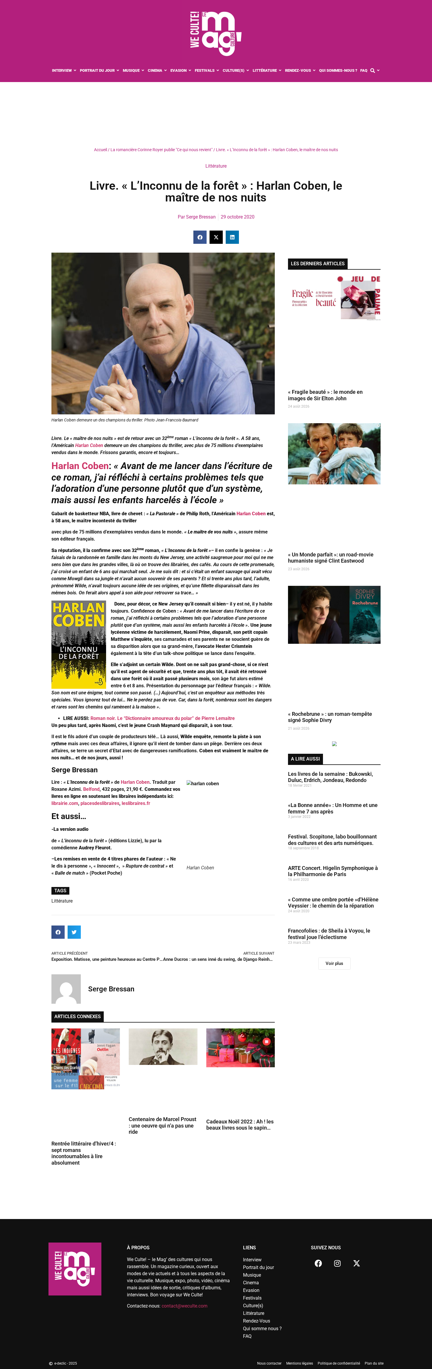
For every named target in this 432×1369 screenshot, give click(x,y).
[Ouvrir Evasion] (190, 71)
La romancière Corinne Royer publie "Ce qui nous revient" (161, 149)
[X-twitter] (356, 1263)
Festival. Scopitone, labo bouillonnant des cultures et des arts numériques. (332, 839)
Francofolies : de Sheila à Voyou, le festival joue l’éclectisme (329, 934)
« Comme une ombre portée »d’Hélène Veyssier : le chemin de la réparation (333, 902)
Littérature (216, 166)
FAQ (247, 1336)
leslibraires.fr (135, 803)
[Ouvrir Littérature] (280, 71)
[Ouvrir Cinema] (166, 71)
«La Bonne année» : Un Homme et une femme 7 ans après (333, 808)
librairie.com (64, 803)
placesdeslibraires (100, 803)
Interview (252, 1260)
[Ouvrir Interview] (75, 71)
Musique (252, 1275)
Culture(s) (253, 1305)
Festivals (252, 1298)
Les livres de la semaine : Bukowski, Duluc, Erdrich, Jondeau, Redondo (330, 777)
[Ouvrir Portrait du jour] (118, 71)
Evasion (251, 1290)
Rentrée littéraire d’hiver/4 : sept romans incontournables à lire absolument (83, 1153)
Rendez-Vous (256, 1321)
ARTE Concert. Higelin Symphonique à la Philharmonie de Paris (333, 871)
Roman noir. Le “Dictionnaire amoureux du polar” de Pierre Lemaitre (162, 718)
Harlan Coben (88, 445)
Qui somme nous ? (262, 1328)
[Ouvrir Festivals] (218, 71)
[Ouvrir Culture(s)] (248, 71)
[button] (200, 237)
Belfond (91, 789)
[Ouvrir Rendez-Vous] (314, 71)
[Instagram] (337, 1263)
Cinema (251, 1282)
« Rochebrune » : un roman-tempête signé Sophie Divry (330, 717)
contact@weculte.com (184, 1306)
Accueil (100, 149)
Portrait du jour (258, 1267)
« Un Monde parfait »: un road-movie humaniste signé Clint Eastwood (331, 557)
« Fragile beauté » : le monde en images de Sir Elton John (325, 395)
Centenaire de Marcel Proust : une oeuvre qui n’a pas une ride (162, 1125)
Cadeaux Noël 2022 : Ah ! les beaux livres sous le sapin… (240, 1124)
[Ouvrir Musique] (143, 71)
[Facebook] (318, 1263)
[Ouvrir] (378, 71)
